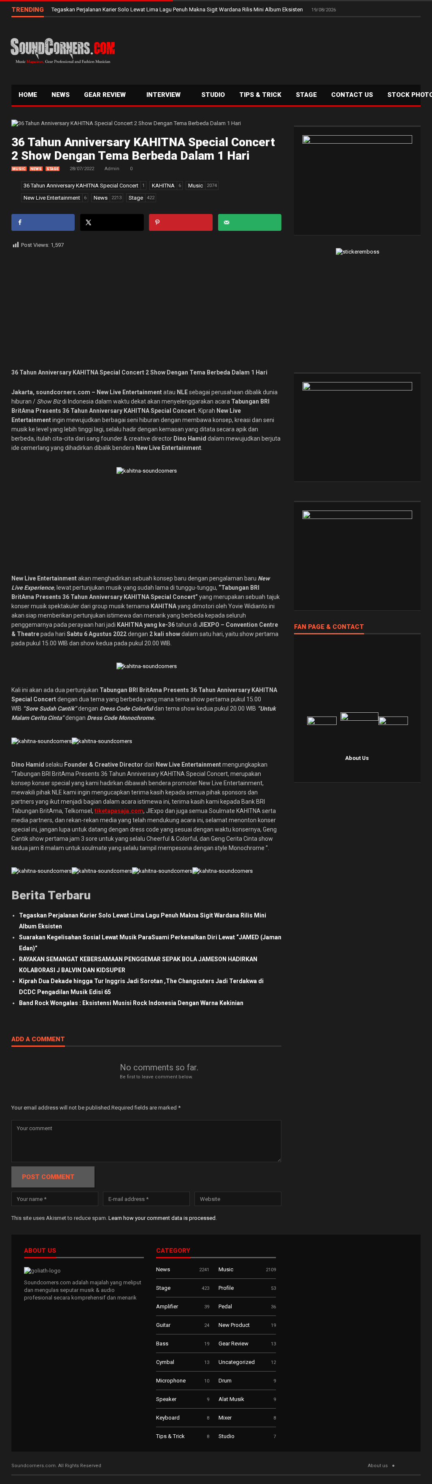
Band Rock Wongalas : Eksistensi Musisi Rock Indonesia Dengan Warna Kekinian (131, 1003)
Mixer (225, 1417)
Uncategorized (237, 1362)
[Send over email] (249, 222)
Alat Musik (231, 1399)
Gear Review (105, 95)
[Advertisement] (268, 49)
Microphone (171, 1380)
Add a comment (38, 1039)
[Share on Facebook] (43, 222)
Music (19, 169)
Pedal (225, 1306)
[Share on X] (111, 222)
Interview (164, 95)
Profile (226, 1288)
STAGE (306, 95)
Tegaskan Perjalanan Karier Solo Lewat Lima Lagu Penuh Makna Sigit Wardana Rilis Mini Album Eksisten (177, 9)
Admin (112, 168)
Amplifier (167, 1306)
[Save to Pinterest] (180, 222)
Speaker (166, 1399)
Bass (162, 1343)
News (60, 95)
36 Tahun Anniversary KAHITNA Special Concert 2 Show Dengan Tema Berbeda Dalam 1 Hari (143, 149)
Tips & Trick (260, 95)
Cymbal (165, 1362)
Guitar (163, 1325)
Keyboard (168, 1417)
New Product (234, 1325)
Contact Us (352, 95)
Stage (52, 169)
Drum (225, 1380)
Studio (213, 95)
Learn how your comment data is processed (162, 1218)
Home (28, 95)
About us (378, 1465)
